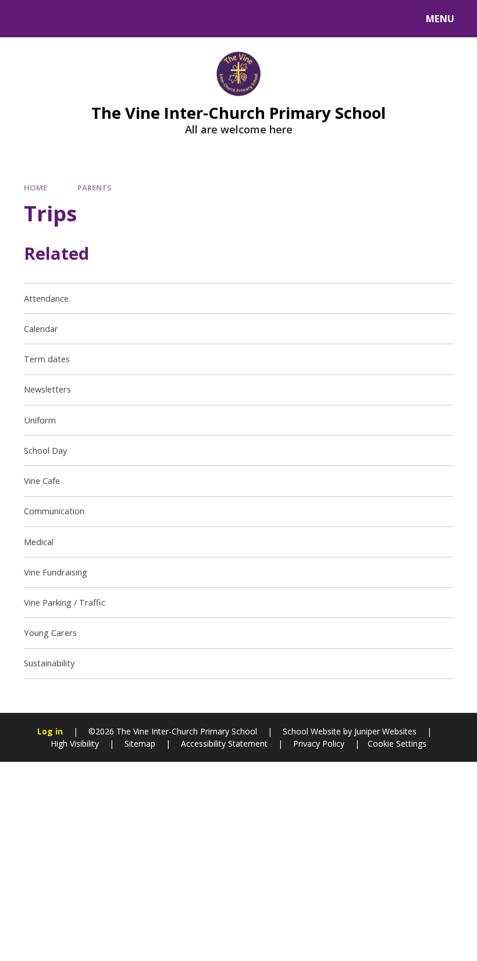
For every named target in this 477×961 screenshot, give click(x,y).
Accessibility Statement (224, 743)
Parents (94, 187)
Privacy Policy (318, 743)
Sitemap (139, 743)
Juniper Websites (384, 731)
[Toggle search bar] (25, 18)
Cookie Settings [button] (397, 743)
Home (35, 187)
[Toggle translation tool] (57, 18)
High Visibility (75, 743)
